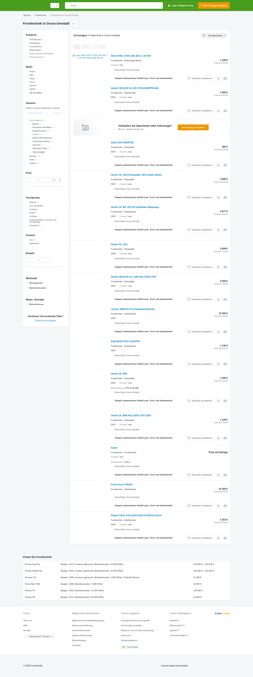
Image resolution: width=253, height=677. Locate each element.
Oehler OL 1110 (119, 244)
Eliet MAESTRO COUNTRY (125, 341)
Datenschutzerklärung (82, 625)
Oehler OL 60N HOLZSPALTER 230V (131, 415)
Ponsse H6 (30, 597)
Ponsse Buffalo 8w (33, 571)
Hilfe (25, 625)
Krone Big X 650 (32, 584)
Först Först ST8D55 (122, 484)
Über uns (27, 620)
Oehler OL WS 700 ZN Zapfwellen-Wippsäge (135, 207)
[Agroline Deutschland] (35, 5)
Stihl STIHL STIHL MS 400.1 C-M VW (131, 56)
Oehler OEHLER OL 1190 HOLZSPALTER (133, 277)
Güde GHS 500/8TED (122, 142)
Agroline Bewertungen (82, 635)
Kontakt (26, 630)
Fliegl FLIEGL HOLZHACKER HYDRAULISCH (136, 515)
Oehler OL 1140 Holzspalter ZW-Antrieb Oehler (136, 175)
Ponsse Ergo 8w (32, 564)
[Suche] (68, 5)
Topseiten (76, 645)
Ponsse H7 (30, 590)
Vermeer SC (30, 577)
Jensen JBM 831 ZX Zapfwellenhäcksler (133, 309)
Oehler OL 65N (119, 373)
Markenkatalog (79, 640)
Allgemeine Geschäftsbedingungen (88, 620)
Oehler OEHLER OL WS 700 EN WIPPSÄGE (135, 88)
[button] (218, 78)
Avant (114, 448)
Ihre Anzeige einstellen (193, 127)
